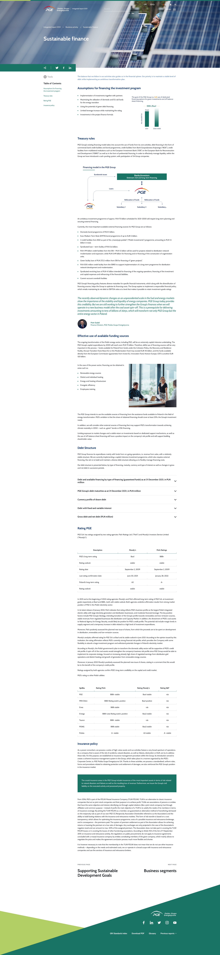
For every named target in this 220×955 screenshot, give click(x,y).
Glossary (152, 933)
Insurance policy (49, 105)
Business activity (72, 27)
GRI (145, 4)
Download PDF (138, 933)
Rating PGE (47, 101)
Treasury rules (48, 96)
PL (175, 5)
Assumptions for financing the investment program (52, 89)
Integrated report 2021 (52, 27)
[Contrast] (170, 4)
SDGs (152, 4)
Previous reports (167, 933)
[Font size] (163, 4)
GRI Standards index (118, 933)
